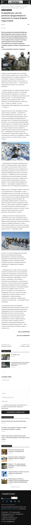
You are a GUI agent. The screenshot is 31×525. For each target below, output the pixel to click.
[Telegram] (11, 501)
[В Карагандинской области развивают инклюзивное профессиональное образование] (5, 365)
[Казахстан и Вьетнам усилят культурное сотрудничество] (4, 452)
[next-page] (5, 372)
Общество (12, 6)
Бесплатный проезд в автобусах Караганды (13, 421)
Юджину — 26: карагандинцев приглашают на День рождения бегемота (17, 465)
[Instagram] (7, 501)
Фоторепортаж (8, 9)
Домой (2, 6)
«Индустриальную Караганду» (11, 508)
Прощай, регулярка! (6, 346)
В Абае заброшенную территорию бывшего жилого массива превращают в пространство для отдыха (15, 437)
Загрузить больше (15, 486)
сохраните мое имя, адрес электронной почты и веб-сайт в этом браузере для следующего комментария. (14, 406)
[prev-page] (2, 372)
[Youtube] (19, 501)
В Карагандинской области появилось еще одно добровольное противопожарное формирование (18, 480)
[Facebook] (3, 501)
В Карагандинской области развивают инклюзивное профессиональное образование (20, 364)
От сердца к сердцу (25, 346)
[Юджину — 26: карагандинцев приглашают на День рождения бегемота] (4, 466)
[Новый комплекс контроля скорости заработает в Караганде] (4, 474)
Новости (7, 6)
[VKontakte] (15, 501)
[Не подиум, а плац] (5, 357)
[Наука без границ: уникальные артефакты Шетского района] (4, 459)
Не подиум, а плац (15, 354)
